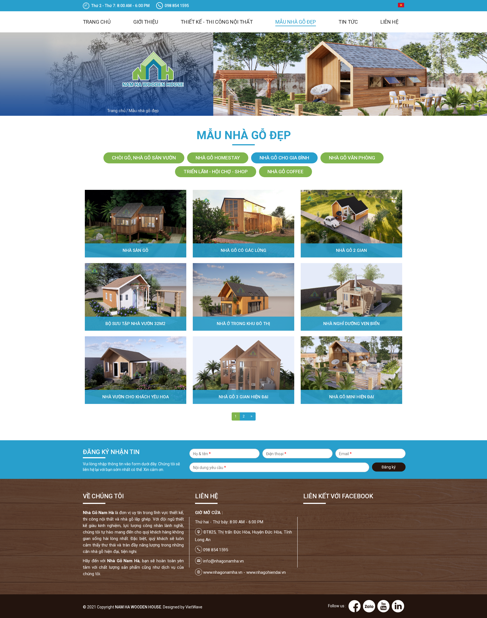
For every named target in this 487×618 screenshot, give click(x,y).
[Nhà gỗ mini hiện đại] (351, 370)
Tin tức (348, 22)
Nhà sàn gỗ (135, 250)
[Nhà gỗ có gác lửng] (243, 223)
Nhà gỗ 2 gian (351, 250)
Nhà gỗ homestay (218, 158)
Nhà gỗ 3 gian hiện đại (243, 396)
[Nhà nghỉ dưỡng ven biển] (351, 296)
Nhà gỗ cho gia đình (284, 158)
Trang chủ (97, 22)
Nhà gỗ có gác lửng (243, 250)
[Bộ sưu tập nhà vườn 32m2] (135, 296)
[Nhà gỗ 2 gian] (351, 223)
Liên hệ (389, 22)
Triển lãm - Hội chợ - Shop (215, 171)
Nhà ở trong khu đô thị (243, 323)
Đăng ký (389, 467)
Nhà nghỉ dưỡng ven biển (351, 323)
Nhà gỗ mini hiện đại (351, 396)
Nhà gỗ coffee (285, 171)
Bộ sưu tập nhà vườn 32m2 (135, 323)
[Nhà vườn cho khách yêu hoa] (135, 370)
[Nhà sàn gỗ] (135, 223)
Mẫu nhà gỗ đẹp (295, 22)
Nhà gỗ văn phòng (352, 158)
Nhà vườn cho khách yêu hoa (135, 396)
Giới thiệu (145, 22)
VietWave (193, 607)
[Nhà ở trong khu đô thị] (243, 296)
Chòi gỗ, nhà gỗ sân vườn (144, 158)
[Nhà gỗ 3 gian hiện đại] (243, 370)
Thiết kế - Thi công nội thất (217, 22)
